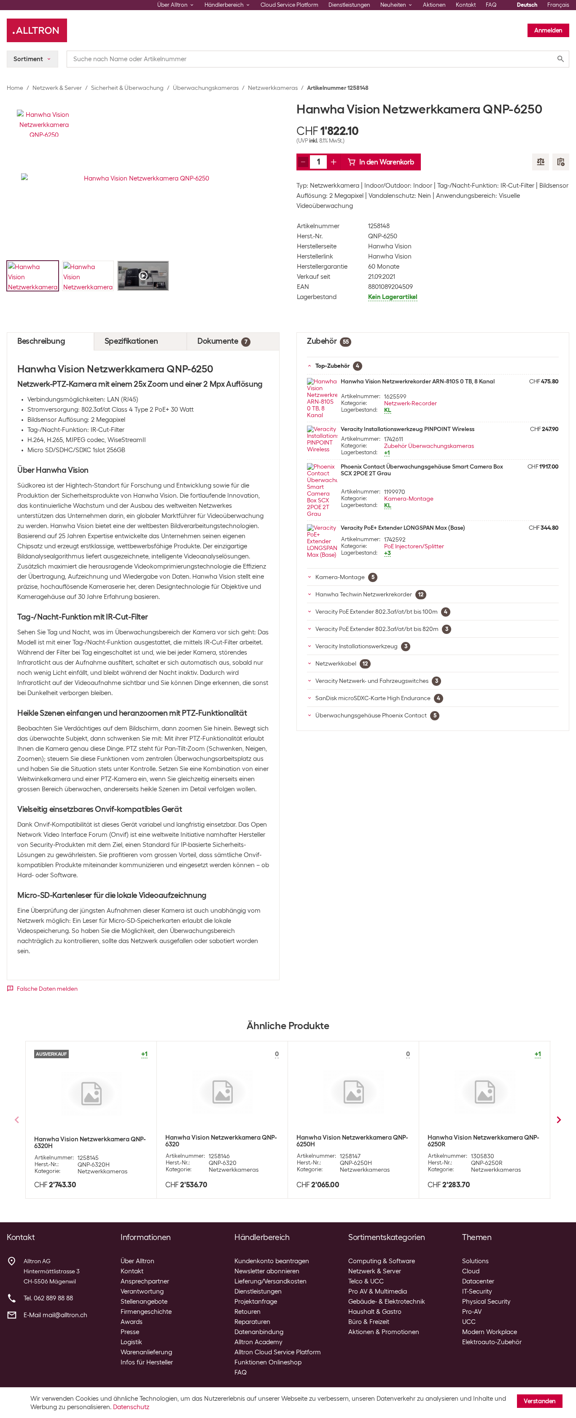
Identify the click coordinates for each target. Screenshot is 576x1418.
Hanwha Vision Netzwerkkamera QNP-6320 (221, 1141)
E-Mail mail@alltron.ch (55, 1315)
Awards (132, 1322)
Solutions (475, 1261)
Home (15, 87)
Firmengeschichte (146, 1312)
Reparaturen (252, 1322)
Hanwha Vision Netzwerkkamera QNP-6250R (483, 1141)
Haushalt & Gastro (374, 1312)
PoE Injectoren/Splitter (414, 546)
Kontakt (466, 5)
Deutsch (527, 5)
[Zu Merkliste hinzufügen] (560, 162)
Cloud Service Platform (289, 5)
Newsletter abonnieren (266, 1271)
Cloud (470, 1271)
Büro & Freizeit (368, 1322)
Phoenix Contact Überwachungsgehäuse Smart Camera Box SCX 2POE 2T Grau (422, 470)
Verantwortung (142, 1291)
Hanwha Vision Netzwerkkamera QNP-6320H (90, 1142)
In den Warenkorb (386, 162)
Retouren (247, 1312)
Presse (130, 1332)
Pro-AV (472, 1312)
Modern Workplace (489, 1332)
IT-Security (477, 1291)
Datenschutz (131, 1407)
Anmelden (548, 30)
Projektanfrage (255, 1301)
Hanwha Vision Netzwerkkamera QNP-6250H (352, 1141)
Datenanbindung (258, 1332)
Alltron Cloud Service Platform (277, 1352)
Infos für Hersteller (147, 1362)
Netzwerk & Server (57, 87)
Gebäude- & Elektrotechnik (386, 1301)
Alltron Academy (258, 1342)
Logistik (131, 1342)
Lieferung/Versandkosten (270, 1281)
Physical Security (486, 1301)
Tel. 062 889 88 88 (48, 1298)
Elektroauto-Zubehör (492, 1342)
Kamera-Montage (408, 498)
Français (558, 5)
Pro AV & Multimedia (377, 1291)
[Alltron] (37, 30)
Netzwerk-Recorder (410, 403)
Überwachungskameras (206, 87)
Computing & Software (381, 1261)
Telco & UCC (366, 1281)
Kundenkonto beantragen (271, 1261)
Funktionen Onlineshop (267, 1362)
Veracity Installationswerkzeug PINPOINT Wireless (407, 429)
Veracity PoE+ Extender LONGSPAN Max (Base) (403, 527)
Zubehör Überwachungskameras (429, 445)
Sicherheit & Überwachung (127, 87)
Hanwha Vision (390, 246)
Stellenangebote (144, 1301)
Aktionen (434, 5)
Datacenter (478, 1281)
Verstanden (540, 1401)
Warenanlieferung (146, 1352)
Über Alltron (137, 1261)
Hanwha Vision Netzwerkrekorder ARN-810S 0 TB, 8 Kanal (418, 381)
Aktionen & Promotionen (383, 1332)
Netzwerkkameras (273, 87)
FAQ (491, 5)
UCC (469, 1322)
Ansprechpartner (145, 1281)
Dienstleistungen (349, 5)
